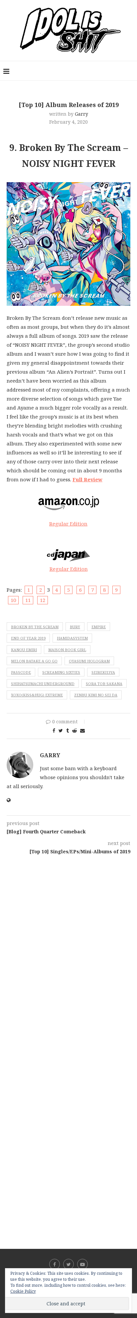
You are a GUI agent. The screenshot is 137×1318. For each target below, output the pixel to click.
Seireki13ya (103, 672)
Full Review (87, 479)
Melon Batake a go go (34, 661)
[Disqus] (68, 943)
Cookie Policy (23, 1291)
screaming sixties (61, 672)
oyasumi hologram (89, 661)
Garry (81, 114)
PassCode (21, 672)
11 (28, 600)
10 (13, 600)
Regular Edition (68, 523)
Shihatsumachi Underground (42, 683)
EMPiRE (98, 626)
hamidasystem (72, 638)
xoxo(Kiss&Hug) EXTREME (37, 694)
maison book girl (67, 649)
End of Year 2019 (28, 638)
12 (42, 600)
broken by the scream (35, 626)
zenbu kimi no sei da (95, 694)
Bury (75, 626)
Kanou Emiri (24, 649)
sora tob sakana (104, 683)
